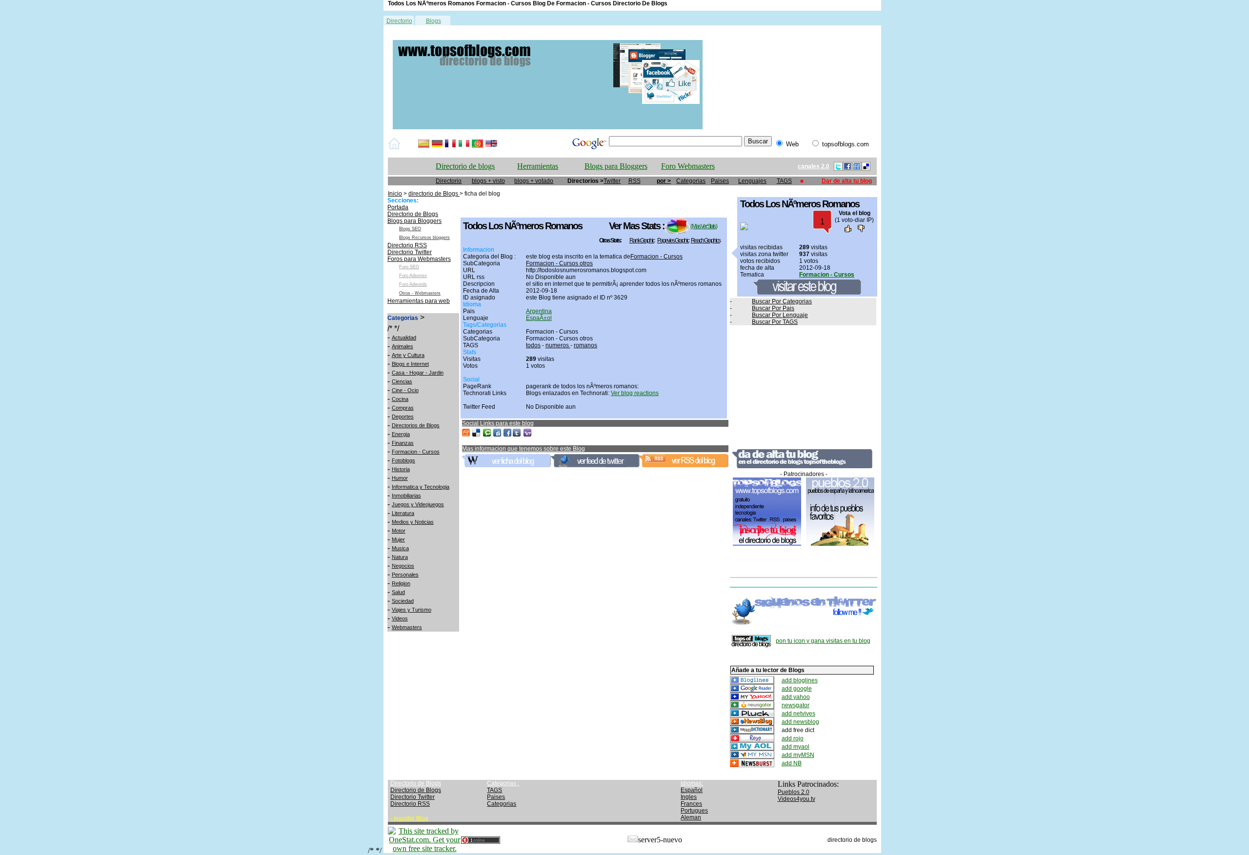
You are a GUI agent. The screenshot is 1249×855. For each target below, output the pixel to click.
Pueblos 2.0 (793, 792)
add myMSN (798, 755)
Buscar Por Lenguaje (780, 315)
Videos (400, 618)
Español (692, 790)
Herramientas (537, 166)
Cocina (400, 399)
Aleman (691, 817)
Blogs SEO (410, 228)
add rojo (793, 738)
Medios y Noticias (413, 522)
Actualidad (404, 337)
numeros (557, 345)
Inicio (395, 193)
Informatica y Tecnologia (420, 487)
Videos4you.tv (796, 798)
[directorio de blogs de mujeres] (548, 127)
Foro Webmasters (688, 166)
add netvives (798, 713)
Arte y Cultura (408, 355)
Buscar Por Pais (773, 308)
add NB (792, 763)
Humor (400, 478)
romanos (585, 345)
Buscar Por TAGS (775, 321)
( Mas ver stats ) (703, 226)
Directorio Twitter (409, 252)
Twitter (612, 181)
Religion (401, 583)
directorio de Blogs (434, 193)
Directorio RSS (407, 245)
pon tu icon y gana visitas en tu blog (823, 640)
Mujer (398, 539)
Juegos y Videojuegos (418, 504)
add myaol (795, 746)
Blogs (433, 21)
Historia (401, 469)
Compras (403, 408)
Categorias (690, 181)
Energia (401, 434)
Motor (398, 531)
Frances (691, 803)
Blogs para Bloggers (615, 166)
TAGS (784, 181)
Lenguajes (752, 181)
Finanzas (403, 443)
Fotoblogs (403, 460)
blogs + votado (533, 181)
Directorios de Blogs (416, 425)
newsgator (795, 705)
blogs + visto (488, 181)
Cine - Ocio (405, 390)
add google (797, 688)
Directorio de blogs (465, 166)
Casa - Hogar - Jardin (417, 373)
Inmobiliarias (406, 495)
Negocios (403, 566)
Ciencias (402, 381)
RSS (634, 181)
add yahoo (796, 697)
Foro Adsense (413, 275)
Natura (400, 557)
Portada (397, 207)
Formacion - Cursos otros (559, 263)
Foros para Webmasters (419, 259)
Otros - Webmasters (420, 293)
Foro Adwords (413, 284)
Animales (402, 346)
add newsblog (800, 721)
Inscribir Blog (411, 818)
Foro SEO (409, 266)
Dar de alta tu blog (847, 181)
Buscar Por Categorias (782, 301)
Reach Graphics (705, 240)
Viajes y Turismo (411, 610)
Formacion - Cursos (416, 452)
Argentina (539, 311)
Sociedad (403, 601)
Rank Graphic (641, 240)
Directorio (399, 21)
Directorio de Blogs (412, 214)
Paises (720, 181)
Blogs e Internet (410, 364)
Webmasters (407, 627)
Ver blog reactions (635, 393)
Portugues (694, 810)
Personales (405, 574)
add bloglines (800, 680)
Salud (398, 592)
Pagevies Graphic (673, 240)
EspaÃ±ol (539, 318)
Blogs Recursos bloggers (424, 237)
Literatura (403, 513)
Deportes (403, 416)
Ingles (689, 797)
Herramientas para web (418, 301)
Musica (400, 548)
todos (533, 345)
